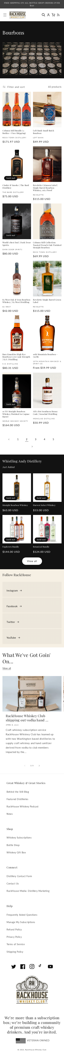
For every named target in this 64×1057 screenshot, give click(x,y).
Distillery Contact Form (19, 876)
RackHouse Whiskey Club (35, 1050)
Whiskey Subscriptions (19, 837)
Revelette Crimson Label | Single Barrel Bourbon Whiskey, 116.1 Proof (45, 188)
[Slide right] (39, 765)
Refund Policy (14, 929)
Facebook (12, 606)
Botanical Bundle (41, 547)
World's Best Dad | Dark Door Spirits (16, 243)
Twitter (11, 621)
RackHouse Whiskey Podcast (23, 806)
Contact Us (13, 883)
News (10, 813)
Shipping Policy (15, 951)
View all (32, 561)
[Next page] (32, 446)
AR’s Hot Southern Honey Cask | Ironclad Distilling (45, 412)
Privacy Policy (14, 936)
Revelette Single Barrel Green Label (47, 301)
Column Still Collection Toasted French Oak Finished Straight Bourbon (47, 245)
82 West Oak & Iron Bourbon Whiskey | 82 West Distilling (16, 301)
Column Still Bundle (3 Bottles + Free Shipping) (14, 131)
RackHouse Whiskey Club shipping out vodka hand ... (27, 718)
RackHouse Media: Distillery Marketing (28, 891)
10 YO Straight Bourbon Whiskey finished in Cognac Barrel (16, 414)
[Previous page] (9, 439)
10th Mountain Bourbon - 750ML (45, 355)
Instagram (12, 590)
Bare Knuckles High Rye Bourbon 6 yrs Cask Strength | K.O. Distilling (16, 357)
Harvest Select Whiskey (44, 505)
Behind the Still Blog (18, 791)
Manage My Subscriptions (21, 922)
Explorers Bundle (10, 547)
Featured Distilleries (17, 799)
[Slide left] (24, 765)
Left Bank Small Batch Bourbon (43, 131)
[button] (44, 15)
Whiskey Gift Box (16, 852)
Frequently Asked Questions (22, 914)
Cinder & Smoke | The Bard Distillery (15, 186)
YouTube (11, 637)
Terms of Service (16, 944)
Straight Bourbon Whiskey (15, 505)
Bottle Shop (13, 845)
